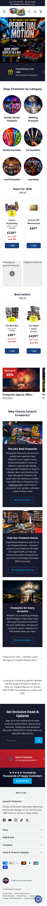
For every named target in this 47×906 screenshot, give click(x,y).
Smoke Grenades (12, 150)
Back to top (21, 792)
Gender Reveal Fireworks (12, 119)
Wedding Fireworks (33, 119)
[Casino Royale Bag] (12, 207)
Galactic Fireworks (14, 889)
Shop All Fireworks (22, 500)
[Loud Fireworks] (12, 166)
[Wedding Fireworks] (33, 104)
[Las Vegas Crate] (34, 313)
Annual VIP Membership (33, 222)
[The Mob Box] (12, 313)
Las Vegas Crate (34, 327)
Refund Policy (21, 896)
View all (22, 192)
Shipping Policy (34, 896)
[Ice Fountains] (33, 137)
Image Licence (29, 898)
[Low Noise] (33, 166)
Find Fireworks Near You (22, 569)
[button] (38, 899)
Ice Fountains (33, 150)
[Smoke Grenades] (12, 137)
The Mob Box (11, 325)
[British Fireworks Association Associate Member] (6, 880)
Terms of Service (8, 896)
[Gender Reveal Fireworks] (12, 104)
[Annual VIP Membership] (34, 207)
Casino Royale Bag (12, 222)
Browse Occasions (22, 640)
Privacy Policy (7, 893)
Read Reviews (22, 781)
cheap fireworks (22, 686)
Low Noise (33, 179)
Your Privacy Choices (22, 893)
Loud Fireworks (12, 179)
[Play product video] (16, 203)
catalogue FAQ (15, 484)
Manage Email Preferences (12, 898)
